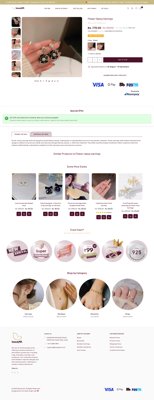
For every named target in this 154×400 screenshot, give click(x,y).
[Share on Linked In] (49, 81)
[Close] (37, 390)
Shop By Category (61, 8)
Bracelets (80, 341)
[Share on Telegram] (52, 81)
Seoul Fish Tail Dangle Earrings (47, 204)
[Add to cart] (74, 217)
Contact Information (117, 350)
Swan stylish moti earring (101, 203)
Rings (79, 338)
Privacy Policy (115, 341)
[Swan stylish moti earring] (101, 186)
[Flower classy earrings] (16, 22)
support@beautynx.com (56, 347)
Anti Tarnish (91, 8)
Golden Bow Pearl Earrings (23, 394)
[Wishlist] (136, 8)
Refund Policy (115, 338)
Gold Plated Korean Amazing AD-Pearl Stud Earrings (21, 205)
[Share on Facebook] (41, 81)
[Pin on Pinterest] (46, 81)
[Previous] (25, 47)
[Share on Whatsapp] (55, 81)
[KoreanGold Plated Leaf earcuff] (74, 186)
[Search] (128, 8)
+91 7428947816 (53, 344)
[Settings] (132, 8)
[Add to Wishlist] (69, 217)
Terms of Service (116, 347)
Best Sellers (78, 8)
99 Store (47, 8)
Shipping (101, 31)
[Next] (79, 47)
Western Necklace (84, 347)
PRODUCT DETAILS (21, 134)
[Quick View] (79, 217)
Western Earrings (83, 344)
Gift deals (104, 8)
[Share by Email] (58, 81)
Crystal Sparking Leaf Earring (127, 204)
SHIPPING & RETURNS (41, 134)
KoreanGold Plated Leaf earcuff (74, 204)
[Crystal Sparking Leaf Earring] (127, 186)
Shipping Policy (115, 344)
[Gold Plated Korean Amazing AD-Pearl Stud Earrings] (21, 186)
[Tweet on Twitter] (44, 81)
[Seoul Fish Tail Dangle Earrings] (48, 186)
